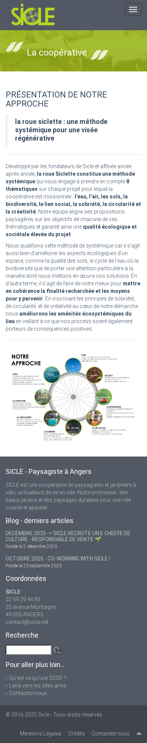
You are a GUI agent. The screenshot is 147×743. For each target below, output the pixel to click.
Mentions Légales (40, 734)
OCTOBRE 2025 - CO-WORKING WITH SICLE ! (58, 559)
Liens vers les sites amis (37, 686)
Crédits (76, 734)
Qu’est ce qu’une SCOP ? (37, 678)
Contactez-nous (28, 693)
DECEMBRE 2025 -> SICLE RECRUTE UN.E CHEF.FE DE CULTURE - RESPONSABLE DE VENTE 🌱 (68, 536)
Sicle (43, 715)
